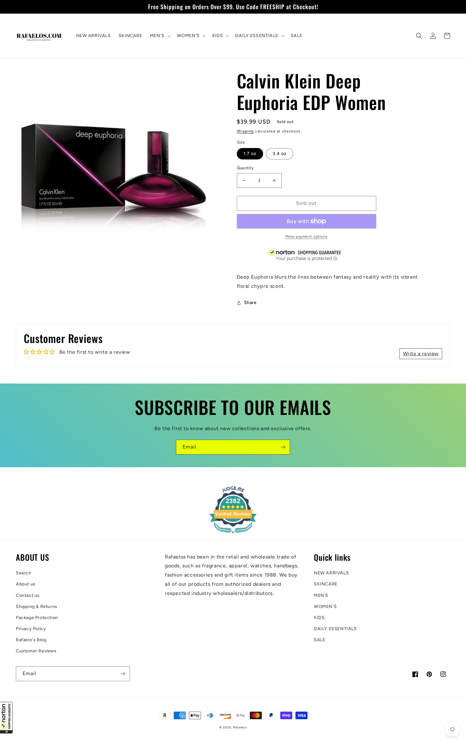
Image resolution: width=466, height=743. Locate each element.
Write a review (421, 354)
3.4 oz (280, 153)
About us (26, 584)
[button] (6, 717)
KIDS (319, 617)
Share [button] (250, 302)
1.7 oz (249, 153)
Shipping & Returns (36, 606)
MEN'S (321, 595)
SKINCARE (326, 584)
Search (23, 573)
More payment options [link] (306, 236)
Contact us (28, 595)
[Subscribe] (283, 447)
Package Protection (37, 617)
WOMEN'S (325, 606)
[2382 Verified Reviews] (233, 535)
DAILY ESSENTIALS (335, 628)
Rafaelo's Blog (31, 640)
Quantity (245, 167)
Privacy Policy (31, 628)
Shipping (245, 131)
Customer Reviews (36, 651)
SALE (319, 640)
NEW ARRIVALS (331, 573)
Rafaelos (240, 727)
